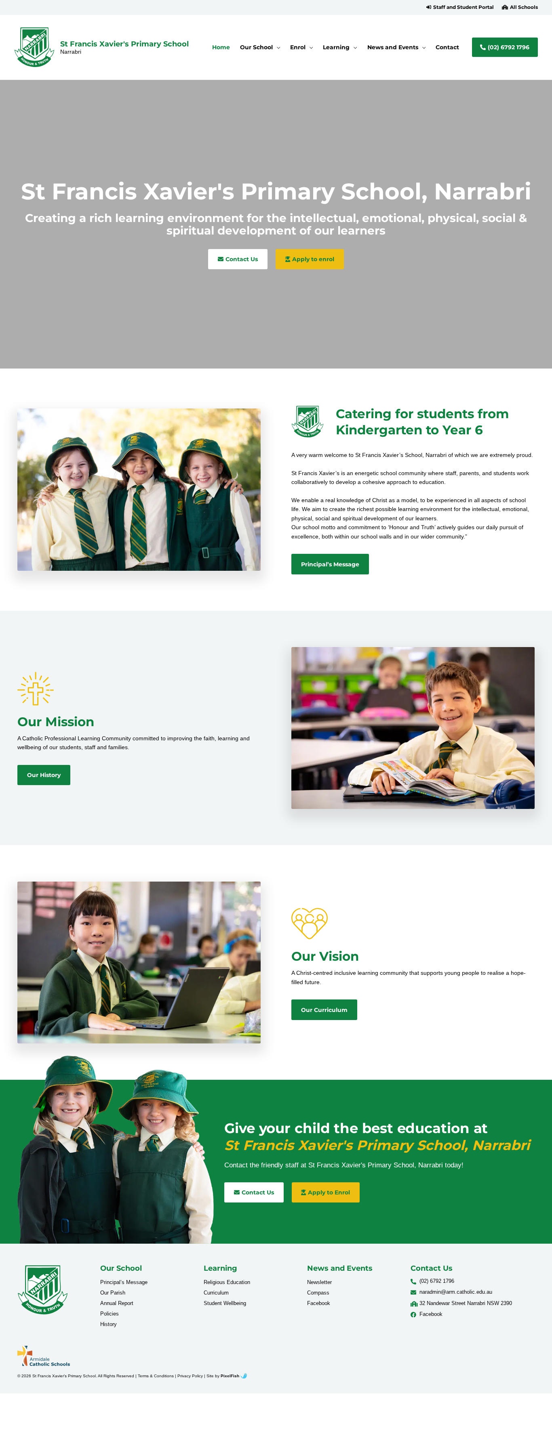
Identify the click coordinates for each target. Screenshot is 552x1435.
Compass (318, 1293)
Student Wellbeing (225, 1303)
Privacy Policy (190, 1376)
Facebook (318, 1303)
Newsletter (319, 1282)
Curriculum (216, 1293)
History (108, 1324)
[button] (460, 7)
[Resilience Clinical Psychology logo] (42, 1290)
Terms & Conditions (156, 1376)
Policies (109, 1314)
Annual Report (116, 1303)
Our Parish (112, 1293)
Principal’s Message (123, 1282)
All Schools (524, 7)
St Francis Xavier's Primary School (124, 43)
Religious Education (227, 1282)
